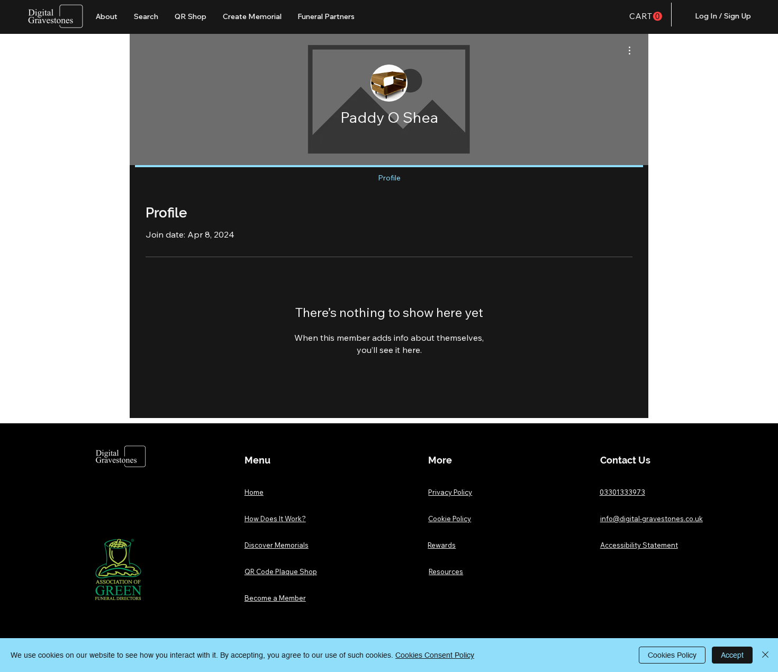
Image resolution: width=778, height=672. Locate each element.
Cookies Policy (672, 655)
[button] (645, 16)
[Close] (765, 655)
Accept (732, 655)
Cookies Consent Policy (434, 655)
